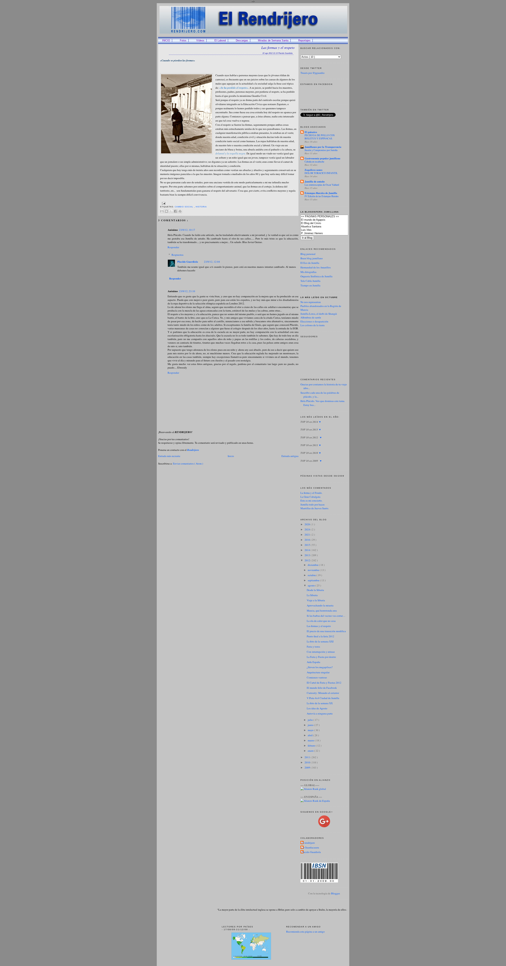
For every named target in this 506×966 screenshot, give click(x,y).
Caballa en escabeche (314, 161)
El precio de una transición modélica (326, 631)
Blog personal (307, 254)
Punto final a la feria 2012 (320, 636)
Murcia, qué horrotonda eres (322, 610)
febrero (312, 745)
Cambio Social (184, 207)
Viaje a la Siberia (316, 600)
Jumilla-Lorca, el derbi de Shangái (318, 313)
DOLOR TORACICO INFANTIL (321, 173)
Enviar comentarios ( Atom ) (188, 463)
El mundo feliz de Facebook (322, 688)
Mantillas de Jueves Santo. (314, 508)
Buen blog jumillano (311, 258)
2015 (308, 545)
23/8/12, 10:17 (187, 230)
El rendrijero (308, 842)
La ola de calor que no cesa (321, 621)
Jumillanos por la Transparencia (323, 147)
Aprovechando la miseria (320, 605)
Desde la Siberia (315, 590)
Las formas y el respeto (278, 47)
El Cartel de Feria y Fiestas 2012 (324, 682)
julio (310, 720)
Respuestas (177, 254)
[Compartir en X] (171, 211)
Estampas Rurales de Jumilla (321, 193)
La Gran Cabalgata (310, 497)
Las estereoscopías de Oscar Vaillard (322, 184)
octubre (312, 575)
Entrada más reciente (169, 456)
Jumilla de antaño (315, 181)
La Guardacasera (310, 847)
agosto (311, 585)
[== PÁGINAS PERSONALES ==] (330, 216)
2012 (308, 560)
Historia (201, 207)
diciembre (313, 565)
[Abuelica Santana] (330, 226)
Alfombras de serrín (310, 317)
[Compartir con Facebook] (175, 211)
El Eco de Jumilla (309, 263)
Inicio (231, 456)
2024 (308, 529)
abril (310, 735)
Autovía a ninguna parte (320, 713)
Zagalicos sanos (313, 170)
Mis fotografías (308, 272)
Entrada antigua (289, 456)
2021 (308, 534)
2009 (308, 767)
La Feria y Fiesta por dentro (321, 657)
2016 (308, 539)
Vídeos (200, 40)
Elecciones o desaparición (314, 321)
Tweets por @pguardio (312, 73)
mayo (311, 730)
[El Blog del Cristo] (330, 223)
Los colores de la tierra (312, 325)
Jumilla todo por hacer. (312, 504)
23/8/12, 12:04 (212, 261)
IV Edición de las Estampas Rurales (322, 196)
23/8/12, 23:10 (187, 291)
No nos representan (310, 302)
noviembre (314, 570)
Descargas (242, 40)
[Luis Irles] (330, 230)
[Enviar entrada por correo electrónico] (163, 203)
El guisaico (311, 132)
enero (311, 750)
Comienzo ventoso (317, 677)
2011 (308, 757)
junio (311, 725)
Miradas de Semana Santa (273, 40)
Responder (173, 247)
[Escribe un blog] (166, 211)
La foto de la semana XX (320, 703)
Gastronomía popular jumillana (322, 158)
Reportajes (304, 40)
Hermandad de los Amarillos (315, 267)
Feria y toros (313, 646)
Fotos (183, 40)
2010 (308, 762)
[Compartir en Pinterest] (180, 211)
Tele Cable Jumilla (310, 281)
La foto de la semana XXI (320, 641)
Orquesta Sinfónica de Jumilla (316, 276)
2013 (308, 555)
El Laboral (220, 40)
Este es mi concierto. (311, 500)
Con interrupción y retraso (321, 651)
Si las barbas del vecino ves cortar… (326, 615)
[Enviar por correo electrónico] (162, 211)
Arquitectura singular (318, 672)
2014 (308, 550)
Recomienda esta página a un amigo (305, 931)
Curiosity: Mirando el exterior (323, 693)
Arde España (313, 662)
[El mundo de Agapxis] (330, 220)
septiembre (314, 580)
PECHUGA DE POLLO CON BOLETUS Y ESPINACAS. (320, 137)
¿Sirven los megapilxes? (320, 667)
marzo (311, 740)
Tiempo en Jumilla (310, 285)
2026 (308, 524)
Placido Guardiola (187, 261)
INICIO (166, 40)
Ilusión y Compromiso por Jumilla (321, 150)
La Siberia (312, 595)
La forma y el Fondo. (311, 493)
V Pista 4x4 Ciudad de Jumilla (323, 698)
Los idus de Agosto (317, 708)
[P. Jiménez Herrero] (330, 233)
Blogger (335, 893)
